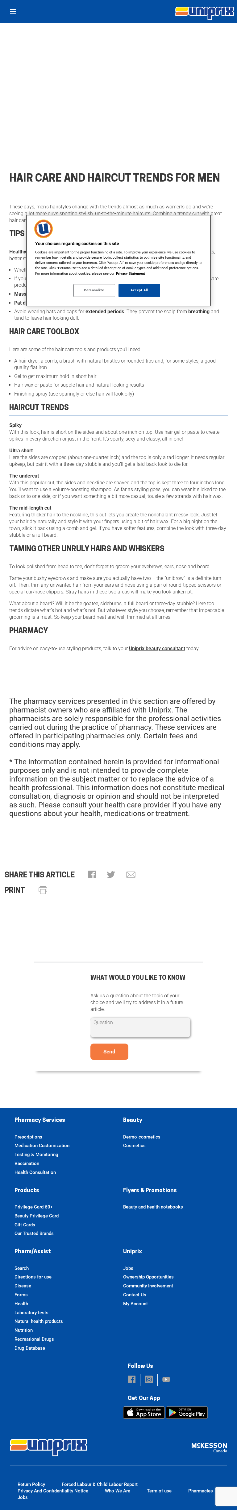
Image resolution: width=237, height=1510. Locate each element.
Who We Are (117, 1491)
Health (21, 1304)
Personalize (94, 290)
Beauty (132, 1120)
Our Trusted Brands (34, 1233)
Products (27, 1191)
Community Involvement (148, 1286)
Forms (21, 1295)
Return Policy (31, 1484)
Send (109, 1051)
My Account (135, 1304)
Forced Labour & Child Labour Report (100, 1484)
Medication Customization (42, 1145)
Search (22, 1268)
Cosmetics (134, 1145)
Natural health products (39, 1321)
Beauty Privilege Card (37, 1216)
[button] (92, 875)
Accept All (139, 290)
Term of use (159, 1491)
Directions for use (33, 1277)
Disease (23, 1286)
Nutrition (24, 1330)
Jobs (128, 1268)
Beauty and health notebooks (153, 1207)
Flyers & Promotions (150, 1191)
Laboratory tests (31, 1312)
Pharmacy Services (40, 1120)
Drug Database (30, 1348)
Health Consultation (35, 1172)
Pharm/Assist (33, 1252)
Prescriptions (28, 1137)
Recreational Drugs (34, 1339)
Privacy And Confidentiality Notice (53, 1491)
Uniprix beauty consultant (157, 648)
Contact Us (134, 1295)
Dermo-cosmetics (141, 1137)
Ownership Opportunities (148, 1277)
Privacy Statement (130, 273)
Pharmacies (200, 1491)
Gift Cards (25, 1225)
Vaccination (27, 1163)
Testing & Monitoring (36, 1154)
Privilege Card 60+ (34, 1207)
